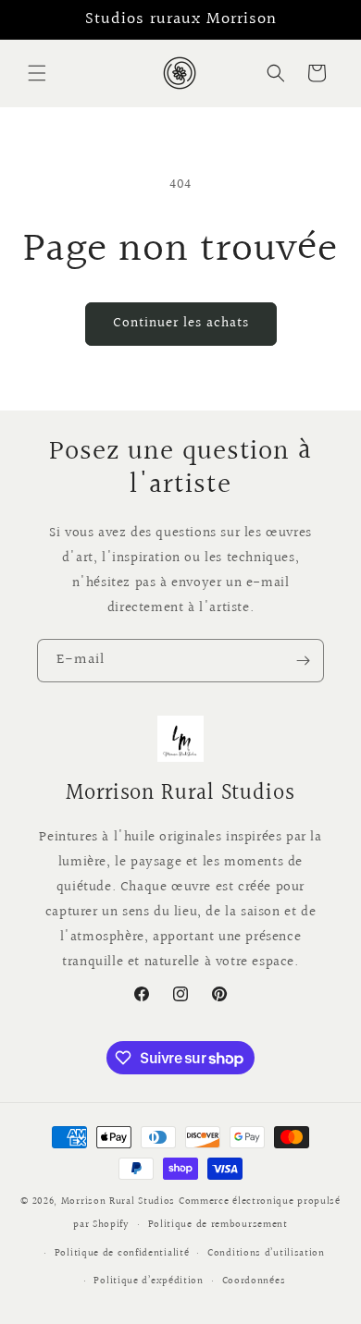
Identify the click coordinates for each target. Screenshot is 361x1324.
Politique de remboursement (218, 1224)
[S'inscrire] (302, 660)
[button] (37, 73)
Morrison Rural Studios (118, 1201)
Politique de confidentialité (122, 1253)
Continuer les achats (181, 323)
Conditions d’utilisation (266, 1253)
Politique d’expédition (148, 1281)
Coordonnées (254, 1281)
